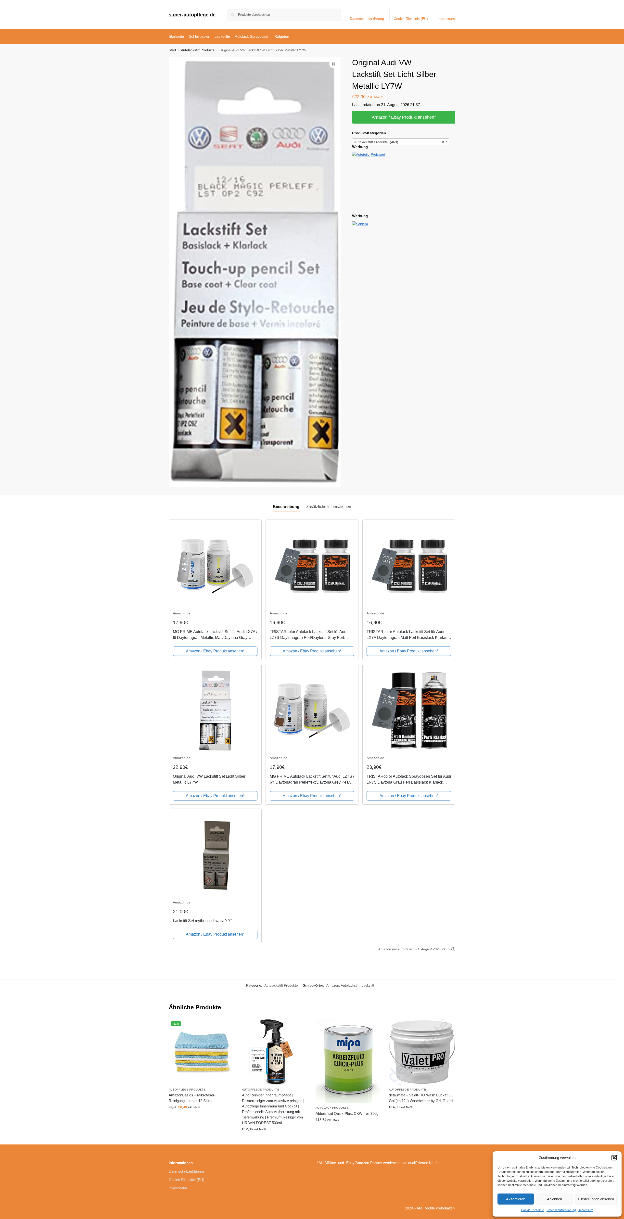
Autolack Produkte (332, 1107)
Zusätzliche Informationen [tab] (328, 507)
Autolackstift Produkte (198, 50)
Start (172, 50)
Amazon (332, 985)
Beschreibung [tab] (286, 507)
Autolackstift (350, 985)
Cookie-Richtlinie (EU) (411, 19)
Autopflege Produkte (187, 1089)
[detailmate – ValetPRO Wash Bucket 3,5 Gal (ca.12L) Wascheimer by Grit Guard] (422, 1052)
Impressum (585, 1210)
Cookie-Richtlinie (532, 1210)
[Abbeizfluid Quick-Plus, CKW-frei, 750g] (349, 1061)
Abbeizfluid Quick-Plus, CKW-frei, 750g (347, 1113)
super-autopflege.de (192, 14)
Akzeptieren (515, 1199)
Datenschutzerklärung (561, 1210)
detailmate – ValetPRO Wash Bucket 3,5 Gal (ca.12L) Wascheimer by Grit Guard (421, 1098)
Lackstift (367, 985)
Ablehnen (554, 1199)
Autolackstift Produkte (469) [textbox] (399, 142)
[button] (614, 1157)
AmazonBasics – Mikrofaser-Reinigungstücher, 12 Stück (192, 1098)
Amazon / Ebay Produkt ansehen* (404, 117)
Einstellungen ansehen (596, 1199)
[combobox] (400, 141)
